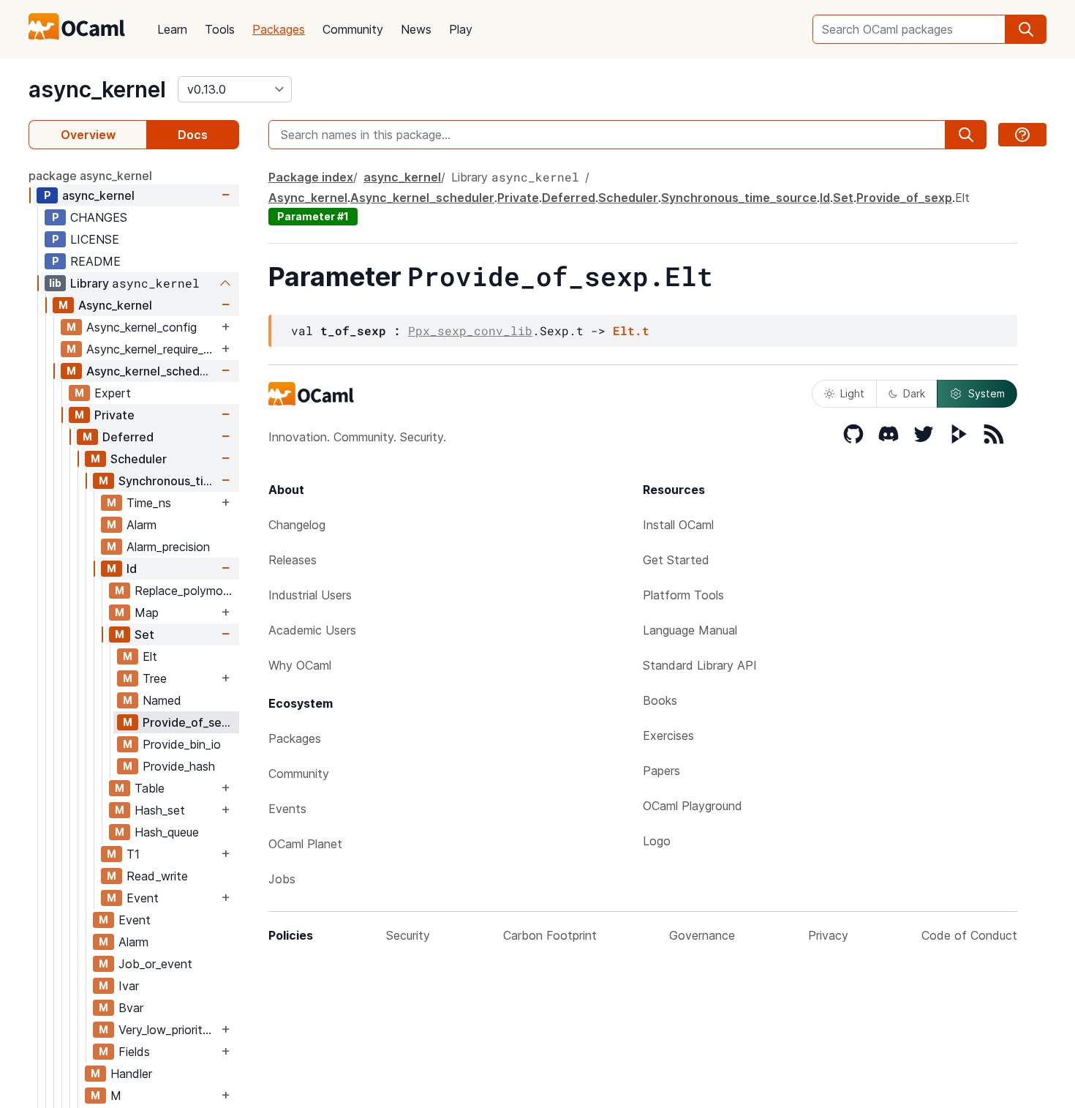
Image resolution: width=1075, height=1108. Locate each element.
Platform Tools (683, 595)
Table (150, 788)
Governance (702, 935)
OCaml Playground (692, 805)
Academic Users (312, 630)
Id (132, 568)
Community (352, 29)
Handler (131, 1073)
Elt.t (631, 330)
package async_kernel (90, 175)
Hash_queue (167, 832)
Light (852, 393)
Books (660, 700)
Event (143, 898)
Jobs (281, 879)
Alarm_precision (168, 546)
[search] (1026, 29)
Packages (278, 29)
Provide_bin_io (182, 744)
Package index (310, 177)
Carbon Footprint (550, 935)
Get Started (676, 560)
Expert (112, 393)
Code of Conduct (969, 935)
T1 (133, 854)
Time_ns (149, 502)
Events (287, 808)
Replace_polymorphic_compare (186, 590)
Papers (661, 770)
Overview (88, 134)
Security (408, 935)
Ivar (128, 985)
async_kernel (97, 89)
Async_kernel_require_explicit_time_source (152, 349)
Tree (155, 678)
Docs (193, 134)
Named (162, 700)
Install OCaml (678, 524)
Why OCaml (299, 665)
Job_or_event (155, 964)
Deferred (128, 437)
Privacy (828, 935)
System (986, 393)
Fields (134, 1051)
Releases (292, 560)
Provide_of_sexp (189, 722)
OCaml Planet (305, 843)
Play (460, 29)
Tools (220, 29)
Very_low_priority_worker (168, 1029)
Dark (914, 393)
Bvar (130, 1007)
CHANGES (98, 217)
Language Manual (690, 630)
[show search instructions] (1022, 134)
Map (147, 612)
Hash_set (160, 810)
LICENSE (94, 239)
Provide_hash (179, 766)
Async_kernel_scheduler (152, 371)
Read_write (157, 876)
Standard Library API (700, 665)
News (416, 29)
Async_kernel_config (141, 327)
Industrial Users (310, 595)
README (95, 261)
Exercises (668, 735)
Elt (150, 656)
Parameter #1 (313, 216)
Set (144, 634)
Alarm (141, 524)
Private (114, 415)
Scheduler (138, 459)
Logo (657, 841)
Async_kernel (115, 305)
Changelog (296, 524)
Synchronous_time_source (168, 480)
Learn (172, 29)
